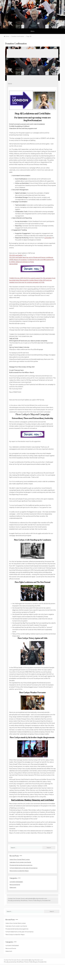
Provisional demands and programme (21, 865)
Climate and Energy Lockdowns (43, 257)
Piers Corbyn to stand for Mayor (19, 871)
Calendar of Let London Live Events (20, 862)
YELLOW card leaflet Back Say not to (21, 257)
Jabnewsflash (13, 264)
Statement (13, 887)
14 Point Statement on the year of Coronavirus (23, 868)
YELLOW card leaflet (16, 255)
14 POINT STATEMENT (16, 882)
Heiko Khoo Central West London (20, 859)
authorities (47, 237)
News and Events (15, 884)
